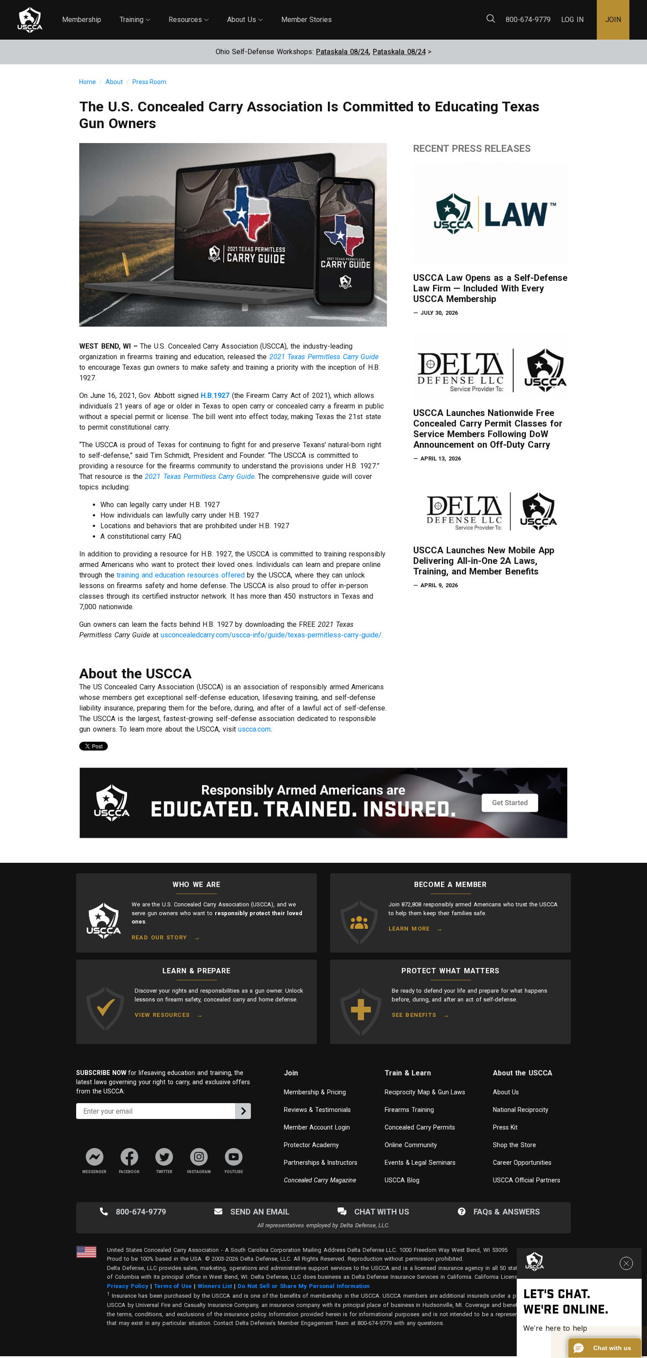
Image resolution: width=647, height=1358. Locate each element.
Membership (81, 19)
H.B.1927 (215, 395)
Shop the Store (514, 1144)
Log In (572, 19)
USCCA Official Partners (526, 1180)
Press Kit (505, 1127)
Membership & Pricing (315, 1092)
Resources (189, 12)
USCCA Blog (402, 1180)
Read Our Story (159, 937)
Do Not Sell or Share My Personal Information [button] (303, 1286)
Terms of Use (173, 1286)
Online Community (411, 1144)
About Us (245, 12)
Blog (341, 15)
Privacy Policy (127, 1286)
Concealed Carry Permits (420, 1127)
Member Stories (306, 19)
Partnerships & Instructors (320, 1162)
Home (87, 81)
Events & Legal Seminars (420, 1162)
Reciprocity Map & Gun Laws (425, 1092)
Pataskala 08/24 (342, 52)
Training (135, 12)
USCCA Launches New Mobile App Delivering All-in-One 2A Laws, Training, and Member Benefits (483, 561)
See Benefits (414, 1015)
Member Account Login (317, 1127)
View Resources (162, 1015)
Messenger (94, 1172)
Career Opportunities (522, 1162)
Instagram (199, 1172)
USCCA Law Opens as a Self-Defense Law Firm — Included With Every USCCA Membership (490, 288)
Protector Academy (311, 1144)
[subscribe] (243, 1111)
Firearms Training (409, 1109)
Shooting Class (163, 13)
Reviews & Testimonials (317, 1109)
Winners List (215, 1286)
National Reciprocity (521, 1109)
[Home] (30, 20)
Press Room (149, 81)
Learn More (409, 928)
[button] (605, 1348)
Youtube (233, 1172)
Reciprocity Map (391, 15)
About (114, 81)
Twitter (164, 1172)
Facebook (129, 1172)
